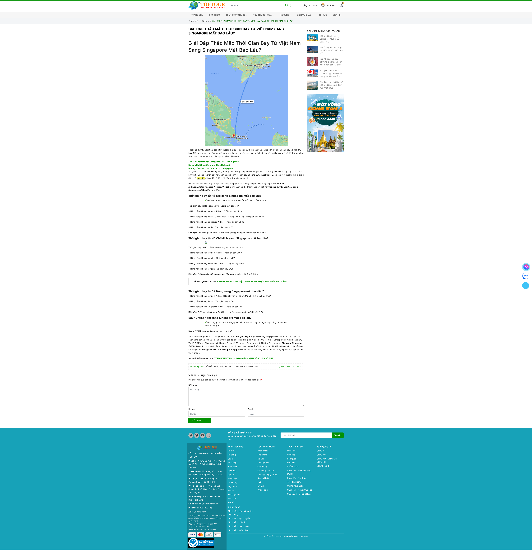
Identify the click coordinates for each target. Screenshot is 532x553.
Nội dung (193, 385)
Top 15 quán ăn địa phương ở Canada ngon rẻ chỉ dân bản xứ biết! (331, 62)
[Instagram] (208, 435)
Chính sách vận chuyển (239, 518)
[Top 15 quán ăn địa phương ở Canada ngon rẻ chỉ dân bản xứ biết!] (312, 61)
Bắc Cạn (232, 498)
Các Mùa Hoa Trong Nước (299, 494)
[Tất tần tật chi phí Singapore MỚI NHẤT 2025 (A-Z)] (312, 37)
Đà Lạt (261, 459)
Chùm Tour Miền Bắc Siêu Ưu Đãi (299, 472)
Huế (259, 482)
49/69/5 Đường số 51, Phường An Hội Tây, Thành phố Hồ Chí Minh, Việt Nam (206, 464)
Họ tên (192, 409)
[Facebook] (190, 435)
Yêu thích (328, 5)
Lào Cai (231, 474)
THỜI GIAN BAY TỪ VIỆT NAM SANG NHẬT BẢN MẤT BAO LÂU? (252, 281)
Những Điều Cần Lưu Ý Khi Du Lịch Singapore (210, 168)
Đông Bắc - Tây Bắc (296, 478)
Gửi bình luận (199, 420)
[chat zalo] (525, 275)
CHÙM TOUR (293, 466)
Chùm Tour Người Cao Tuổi (299, 490)
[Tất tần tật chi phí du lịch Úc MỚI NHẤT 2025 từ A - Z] (312, 49)
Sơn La (231, 490)
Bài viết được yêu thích (323, 31)
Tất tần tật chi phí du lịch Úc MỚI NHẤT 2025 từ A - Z (331, 50)
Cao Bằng (232, 482)
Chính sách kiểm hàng (238, 530)
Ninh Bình (232, 466)
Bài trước (286, 367)
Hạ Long (232, 455)
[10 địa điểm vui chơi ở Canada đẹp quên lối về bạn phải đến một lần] (312, 72)
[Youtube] (202, 435)
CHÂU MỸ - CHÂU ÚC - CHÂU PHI (327, 460)
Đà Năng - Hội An (266, 470)
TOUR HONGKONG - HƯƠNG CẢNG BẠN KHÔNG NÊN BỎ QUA (243, 358)
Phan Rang (263, 490)
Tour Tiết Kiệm (294, 482)
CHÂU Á (320, 451)
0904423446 (206, 508)
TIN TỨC (323, 15)
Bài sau (297, 367)
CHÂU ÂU (321, 455)
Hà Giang (232, 462)
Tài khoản (312, 5)
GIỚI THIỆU (214, 15)
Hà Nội (231, 451)
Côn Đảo (291, 455)
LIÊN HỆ (337, 15)
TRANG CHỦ (197, 15)
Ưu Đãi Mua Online (296, 486)
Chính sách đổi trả (236, 522)
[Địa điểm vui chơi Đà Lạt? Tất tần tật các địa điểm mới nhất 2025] (312, 85)
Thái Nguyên (234, 494)
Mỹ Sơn (261, 486)
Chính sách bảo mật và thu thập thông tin (240, 513)
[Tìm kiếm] (286, 5)
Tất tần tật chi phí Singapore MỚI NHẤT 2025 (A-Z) (330, 39)
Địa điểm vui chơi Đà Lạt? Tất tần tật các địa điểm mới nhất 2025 (331, 85)
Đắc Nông (262, 466)
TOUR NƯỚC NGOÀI (263, 15)
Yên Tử (231, 502)
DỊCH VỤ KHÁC (304, 15)
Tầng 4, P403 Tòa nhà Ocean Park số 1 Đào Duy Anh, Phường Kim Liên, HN (206, 489)
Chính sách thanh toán (238, 526)
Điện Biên (232, 486)
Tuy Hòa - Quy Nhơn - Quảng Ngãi (268, 476)
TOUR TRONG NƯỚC (236, 15)
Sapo (306, 536)
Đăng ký (338, 435)
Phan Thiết (263, 451)
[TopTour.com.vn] (206, 5)
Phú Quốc (291, 459)
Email (251, 409)
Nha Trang (262, 455)
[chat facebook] (526, 266)
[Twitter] (196, 435)
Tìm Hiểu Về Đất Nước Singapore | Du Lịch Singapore (214, 161)
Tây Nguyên (263, 462)
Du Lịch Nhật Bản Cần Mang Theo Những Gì (209, 165)
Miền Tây (291, 451)
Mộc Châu (232, 478)
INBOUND (285, 15)
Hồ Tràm (291, 462)
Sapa (230, 459)
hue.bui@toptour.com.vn (206, 504)
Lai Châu (232, 470)
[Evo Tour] (325, 123)
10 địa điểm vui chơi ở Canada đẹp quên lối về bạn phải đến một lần (331, 73)
